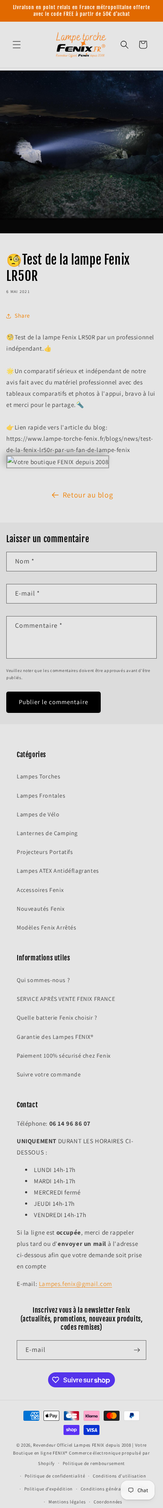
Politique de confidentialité (55, 1476)
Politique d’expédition (48, 1489)
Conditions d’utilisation (119, 1476)
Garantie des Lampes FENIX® (55, 1037)
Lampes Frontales (41, 795)
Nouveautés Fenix (41, 908)
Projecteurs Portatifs (45, 852)
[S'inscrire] (136, 1350)
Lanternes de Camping (47, 833)
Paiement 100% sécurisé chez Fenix (64, 1055)
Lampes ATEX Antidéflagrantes (58, 870)
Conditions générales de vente (114, 1489)
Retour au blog (88, 495)
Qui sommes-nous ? (43, 980)
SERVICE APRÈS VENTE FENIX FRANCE (66, 999)
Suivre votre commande (49, 1074)
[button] (17, 44)
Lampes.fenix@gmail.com (75, 1284)
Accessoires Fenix (40, 890)
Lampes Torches (38, 776)
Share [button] (22, 315)
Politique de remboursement (94, 1463)
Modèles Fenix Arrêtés (46, 927)
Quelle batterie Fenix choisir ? (57, 1017)
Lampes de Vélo (38, 814)
